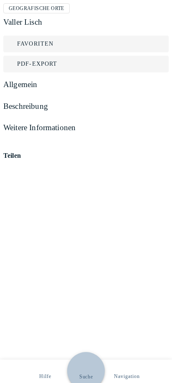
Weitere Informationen (39, 127)
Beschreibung (25, 106)
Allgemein (20, 84)
